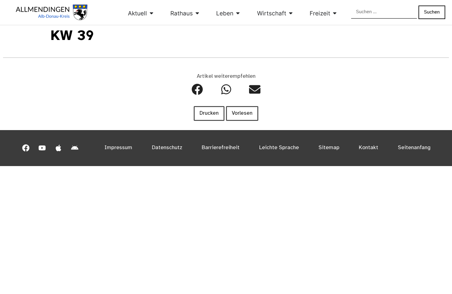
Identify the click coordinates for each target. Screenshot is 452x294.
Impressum (118, 147)
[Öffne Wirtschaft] (291, 13)
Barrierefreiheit (221, 147)
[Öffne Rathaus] (197, 13)
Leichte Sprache (279, 147)
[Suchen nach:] (384, 12)
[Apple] (58, 148)
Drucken (209, 113)
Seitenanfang (414, 147)
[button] (197, 89)
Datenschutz (167, 147)
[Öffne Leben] (238, 13)
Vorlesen (242, 113)
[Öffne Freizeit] (335, 13)
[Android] (74, 148)
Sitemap (329, 147)
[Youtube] (42, 148)
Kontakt (368, 147)
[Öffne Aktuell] (151, 13)
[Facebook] (25, 148)
